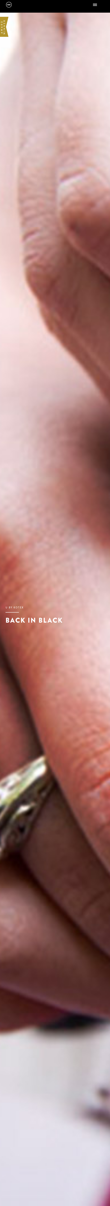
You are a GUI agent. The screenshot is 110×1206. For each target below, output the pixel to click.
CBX (9, 4)
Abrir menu (95, 4)
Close (96, 4)
